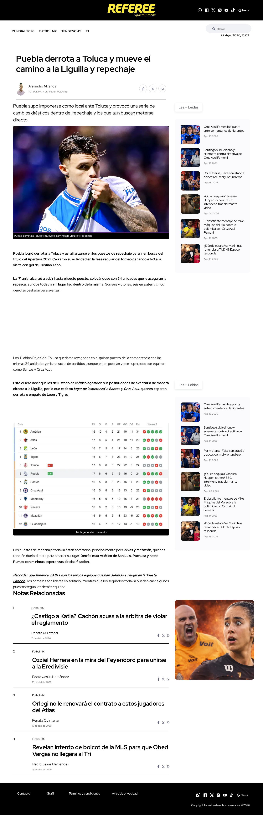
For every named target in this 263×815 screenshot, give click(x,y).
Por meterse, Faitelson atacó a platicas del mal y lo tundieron (224, 175)
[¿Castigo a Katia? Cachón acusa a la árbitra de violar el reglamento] (214, 640)
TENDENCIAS (71, 31)
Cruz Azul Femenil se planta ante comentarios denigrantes (224, 129)
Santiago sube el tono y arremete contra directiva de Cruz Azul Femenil (223, 154)
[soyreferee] (131, 10)
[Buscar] (214, 28)
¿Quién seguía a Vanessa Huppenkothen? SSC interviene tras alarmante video (220, 202)
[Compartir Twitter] (153, 88)
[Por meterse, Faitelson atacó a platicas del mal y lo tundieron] (190, 181)
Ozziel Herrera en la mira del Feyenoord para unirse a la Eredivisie (99, 663)
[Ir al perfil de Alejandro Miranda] (21, 88)
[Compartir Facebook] (143, 88)
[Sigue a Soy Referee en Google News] (244, 10)
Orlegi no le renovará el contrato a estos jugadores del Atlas (98, 707)
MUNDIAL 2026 (23, 31)
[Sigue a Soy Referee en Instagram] (220, 10)
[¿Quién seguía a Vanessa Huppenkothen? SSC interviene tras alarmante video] (190, 204)
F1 (87, 31)
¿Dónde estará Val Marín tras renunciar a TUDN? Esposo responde (223, 249)
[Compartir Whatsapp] (162, 88)
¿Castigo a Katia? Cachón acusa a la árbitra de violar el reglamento (99, 619)
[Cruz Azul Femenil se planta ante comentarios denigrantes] (190, 134)
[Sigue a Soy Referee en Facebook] (207, 10)
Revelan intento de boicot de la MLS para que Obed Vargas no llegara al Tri (100, 750)
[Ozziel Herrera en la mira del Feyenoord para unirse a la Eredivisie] (214, 682)
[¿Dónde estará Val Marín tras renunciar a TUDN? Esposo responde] (190, 253)
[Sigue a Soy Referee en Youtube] (226, 10)
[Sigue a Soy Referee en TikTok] (233, 10)
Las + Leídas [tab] (188, 107)
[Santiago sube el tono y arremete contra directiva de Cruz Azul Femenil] (190, 157)
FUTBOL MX (48, 31)
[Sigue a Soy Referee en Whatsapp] (199, 10)
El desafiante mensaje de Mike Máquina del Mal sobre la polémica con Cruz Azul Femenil (224, 227)
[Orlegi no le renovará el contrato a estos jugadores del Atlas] (214, 726)
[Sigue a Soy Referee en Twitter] (213, 10)
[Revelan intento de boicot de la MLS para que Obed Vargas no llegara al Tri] (214, 770)
